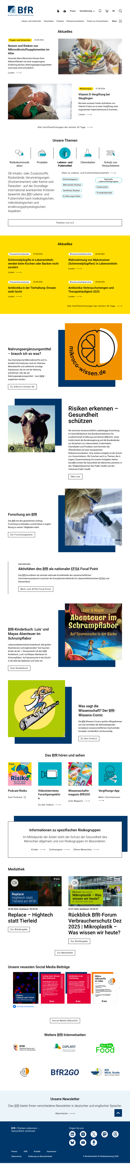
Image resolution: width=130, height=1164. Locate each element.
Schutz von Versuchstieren (97, 21)
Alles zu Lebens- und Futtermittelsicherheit (85, 173)
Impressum (51, 1151)
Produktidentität (104, 193)
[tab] (19, 157)
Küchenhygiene (70, 179)
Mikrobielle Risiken (72, 185)
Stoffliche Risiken (71, 190)
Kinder (34, 849)
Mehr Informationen (109, 797)
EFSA (75, 569)
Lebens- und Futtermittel (31, 21)
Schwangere (56, 849)
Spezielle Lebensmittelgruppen (108, 180)
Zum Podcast (15, 797)
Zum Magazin (75, 801)
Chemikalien (49, 21)
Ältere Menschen (82, 849)
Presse (73, 11)
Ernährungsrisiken (71, 196)
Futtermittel (102, 187)
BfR (29, 194)
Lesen (11, 73)
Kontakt (37, 1151)
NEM (42, 376)
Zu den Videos (46, 805)
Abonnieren (61, 1113)
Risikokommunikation (75, 21)
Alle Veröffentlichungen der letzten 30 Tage (62, 127)
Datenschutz (16, 1156)
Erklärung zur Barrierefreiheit (40, 1156)
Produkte (60, 21)
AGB (25, 1151)
